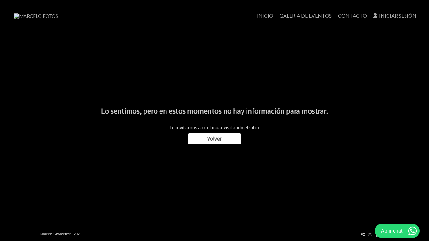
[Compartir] (363, 234)
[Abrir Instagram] (370, 234)
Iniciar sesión (397, 16)
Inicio (265, 16)
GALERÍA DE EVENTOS (306, 16)
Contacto (352, 16)
